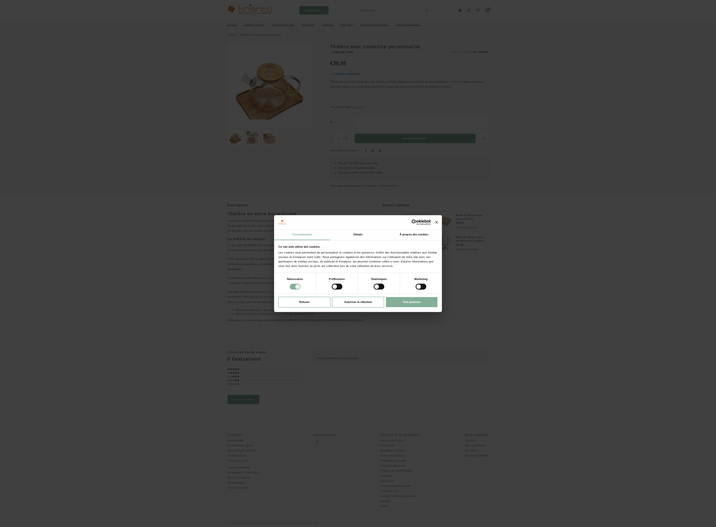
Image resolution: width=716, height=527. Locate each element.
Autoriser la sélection (358, 302)
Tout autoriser (412, 302)
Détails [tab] (358, 234)
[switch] (337, 287)
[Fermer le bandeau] (436, 222)
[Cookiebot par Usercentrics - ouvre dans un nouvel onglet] (414, 222)
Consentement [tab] (302, 234)
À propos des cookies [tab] (414, 234)
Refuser (304, 302)
